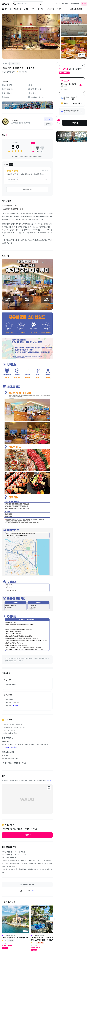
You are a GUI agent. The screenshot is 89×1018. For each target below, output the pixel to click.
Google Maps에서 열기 (10, 747)
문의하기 (48, 124)
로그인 (84, 4)
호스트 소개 (48, 119)
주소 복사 (49, 780)
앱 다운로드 (65, 4)
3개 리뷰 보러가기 (27, 189)
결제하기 (74, 123)
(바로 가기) (16, 705)
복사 (33, 891)
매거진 (58, 4)
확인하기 (28, 835)
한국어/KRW (75, 4)
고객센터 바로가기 (28, 885)
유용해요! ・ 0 (14, 179)
